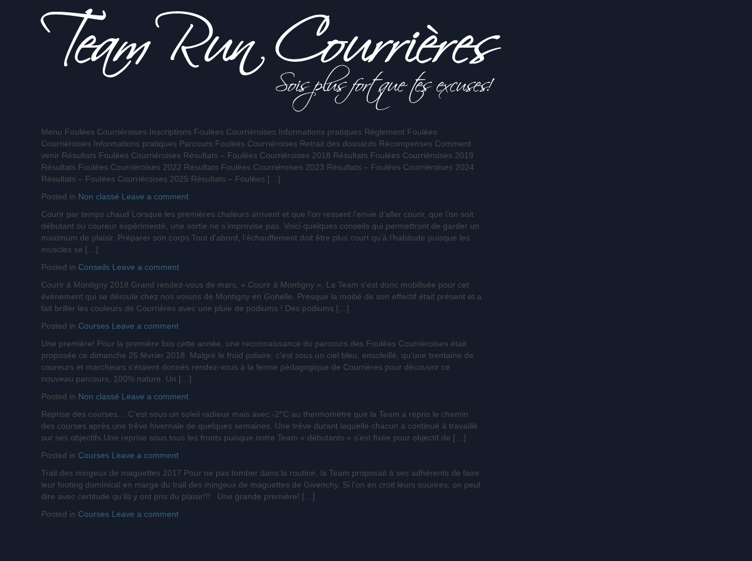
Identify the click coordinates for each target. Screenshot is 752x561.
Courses (93, 325)
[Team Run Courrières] (271, 59)
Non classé (98, 196)
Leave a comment (155, 196)
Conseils (94, 267)
